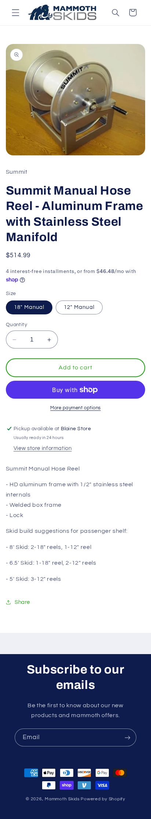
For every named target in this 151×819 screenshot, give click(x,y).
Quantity (16, 324)
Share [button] (22, 602)
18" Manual (29, 307)
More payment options (75, 408)
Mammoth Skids (62, 799)
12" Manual (79, 307)
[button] (15, 12)
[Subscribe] (127, 737)
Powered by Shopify (103, 799)
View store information (43, 448)
